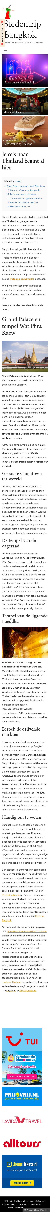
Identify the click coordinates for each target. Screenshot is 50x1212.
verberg (18, 181)
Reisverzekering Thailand (17, 144)
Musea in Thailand (14, 112)
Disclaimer (36, 1204)
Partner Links (8, 1204)
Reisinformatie (11, 140)
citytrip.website (27, 990)
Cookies (22, 1204)
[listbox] (25, 100)
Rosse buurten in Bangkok (20, 82)
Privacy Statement (36, 1201)
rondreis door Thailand (24, 874)
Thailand (9, 79)
